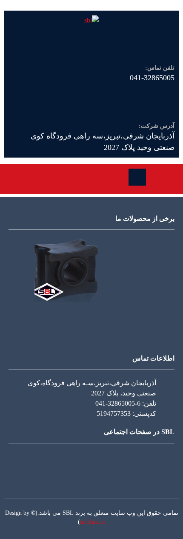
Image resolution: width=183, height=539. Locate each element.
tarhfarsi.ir (93, 522)
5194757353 (114, 413)
